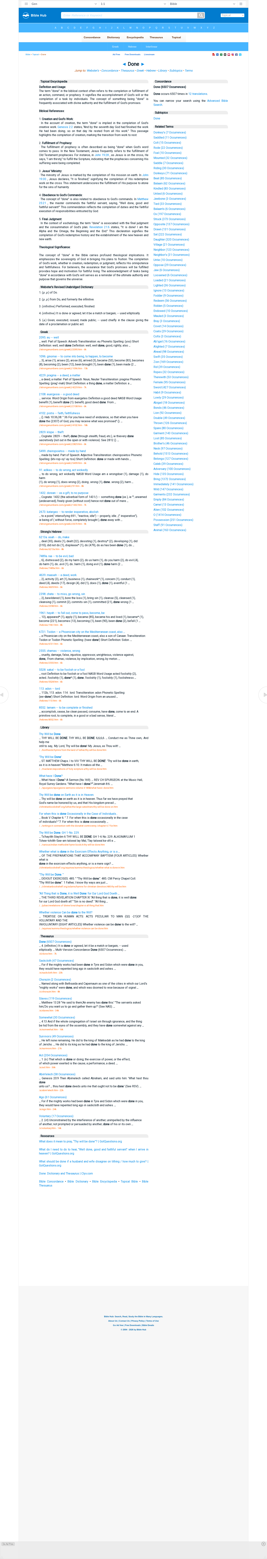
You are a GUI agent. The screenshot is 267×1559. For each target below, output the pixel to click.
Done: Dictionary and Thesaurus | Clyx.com (66, 1173)
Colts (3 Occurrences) (167, 336)
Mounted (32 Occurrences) (170, 158)
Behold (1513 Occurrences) (170, 453)
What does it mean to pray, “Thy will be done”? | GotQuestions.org (80, 1141)
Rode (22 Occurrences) (168, 147)
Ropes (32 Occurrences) (168, 372)
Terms (189, 70)
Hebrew (151, 70)
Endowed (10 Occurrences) (170, 311)
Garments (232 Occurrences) (171, 494)
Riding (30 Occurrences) (168, 168)
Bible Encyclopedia (104, 1181)
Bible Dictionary (77, 1181)
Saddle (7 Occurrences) (168, 163)
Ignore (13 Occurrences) (168, 290)
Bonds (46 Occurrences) (168, 407)
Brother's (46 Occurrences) (170, 443)
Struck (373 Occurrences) (169, 219)
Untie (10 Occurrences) (168, 260)
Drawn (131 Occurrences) (169, 229)
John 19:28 (102, 155)
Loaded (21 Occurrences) (169, 280)
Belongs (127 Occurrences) (170, 458)
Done (156, 118)
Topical (35, 54)
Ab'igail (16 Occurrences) (169, 341)
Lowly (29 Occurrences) (168, 397)
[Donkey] (262, 703)
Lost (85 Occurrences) (167, 438)
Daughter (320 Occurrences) (171, 239)
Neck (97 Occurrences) (168, 448)
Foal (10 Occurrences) (167, 153)
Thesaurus (127, 70)
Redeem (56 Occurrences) (170, 300)
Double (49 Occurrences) (169, 418)
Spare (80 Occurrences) (168, 428)
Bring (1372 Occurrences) (169, 479)
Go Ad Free (8, 1544)
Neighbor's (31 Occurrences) (171, 255)
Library (162, 70)
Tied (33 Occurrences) (167, 204)
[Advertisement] (133, 1259)
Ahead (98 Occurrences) (168, 351)
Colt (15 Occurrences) (167, 142)
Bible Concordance (51, 1181)
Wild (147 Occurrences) (168, 489)
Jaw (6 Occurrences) (166, 270)
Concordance (109, 70)
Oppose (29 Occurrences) (169, 265)
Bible (28, 54)
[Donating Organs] (4, 703)
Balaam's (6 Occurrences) (169, 209)
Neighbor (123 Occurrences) (171, 249)
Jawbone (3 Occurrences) (169, 198)
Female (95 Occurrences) (169, 382)
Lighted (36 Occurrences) (169, 285)
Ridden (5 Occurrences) (168, 306)
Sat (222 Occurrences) (167, 234)
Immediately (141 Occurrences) (173, 484)
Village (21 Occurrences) (169, 244)
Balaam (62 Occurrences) (169, 183)
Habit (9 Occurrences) (167, 392)
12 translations (197, 94)
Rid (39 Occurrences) (166, 367)
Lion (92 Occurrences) (167, 413)
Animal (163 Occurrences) (169, 530)
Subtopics (175, 70)
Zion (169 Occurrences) (168, 362)
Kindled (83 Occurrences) (169, 188)
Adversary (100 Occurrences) (172, 469)
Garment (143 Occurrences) (170, 433)
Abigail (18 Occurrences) (169, 402)
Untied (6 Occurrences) (168, 193)
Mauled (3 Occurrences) (168, 316)
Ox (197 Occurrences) (167, 214)
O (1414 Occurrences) (167, 515)
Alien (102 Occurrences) (168, 509)
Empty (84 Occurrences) (168, 499)
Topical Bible (129, 1181)
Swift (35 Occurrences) (168, 356)
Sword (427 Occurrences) (169, 387)
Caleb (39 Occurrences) (168, 464)
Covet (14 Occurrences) (168, 326)
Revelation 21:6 (99, 227)
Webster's (93, 70)
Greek (140, 70)
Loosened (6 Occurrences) (170, 275)
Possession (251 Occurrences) (173, 520)
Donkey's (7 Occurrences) (169, 132)
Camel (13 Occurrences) (168, 504)
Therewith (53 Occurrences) (171, 377)
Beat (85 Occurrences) (167, 178)
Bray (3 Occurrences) (166, 321)
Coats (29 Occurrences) (168, 331)
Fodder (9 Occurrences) (168, 295)
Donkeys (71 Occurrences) (170, 173)
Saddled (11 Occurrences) (170, 137)
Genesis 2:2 (65, 127)
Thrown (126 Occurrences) (170, 423)
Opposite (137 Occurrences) (171, 224)
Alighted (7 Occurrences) (169, 346)
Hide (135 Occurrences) (168, 474)
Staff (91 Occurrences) (167, 525)
